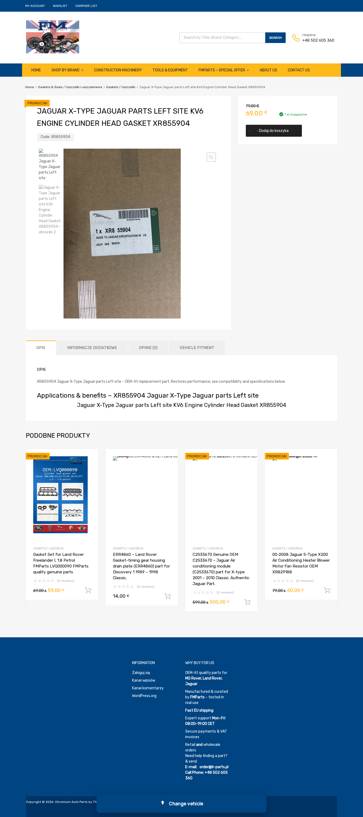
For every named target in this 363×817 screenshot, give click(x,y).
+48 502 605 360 (315, 40)
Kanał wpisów (143, 680)
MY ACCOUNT (35, 6)
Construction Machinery (118, 70)
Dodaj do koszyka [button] (88, 590)
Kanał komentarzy (148, 688)
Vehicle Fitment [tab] (197, 347)
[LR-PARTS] (52, 52)
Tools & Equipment (170, 70)
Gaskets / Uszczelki (120, 87)
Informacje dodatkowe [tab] (92, 347)
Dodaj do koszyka (274, 130)
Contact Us (299, 70)
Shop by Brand (65, 70)
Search (275, 38)
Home (36, 70)
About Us (268, 70)
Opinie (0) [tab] (148, 347)
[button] (211, 157)
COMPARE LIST (86, 6)
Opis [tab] (40, 347)
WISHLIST (60, 6)
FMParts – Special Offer (222, 70)
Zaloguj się (141, 672)
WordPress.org (144, 696)
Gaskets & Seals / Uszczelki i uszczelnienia (70, 87)
